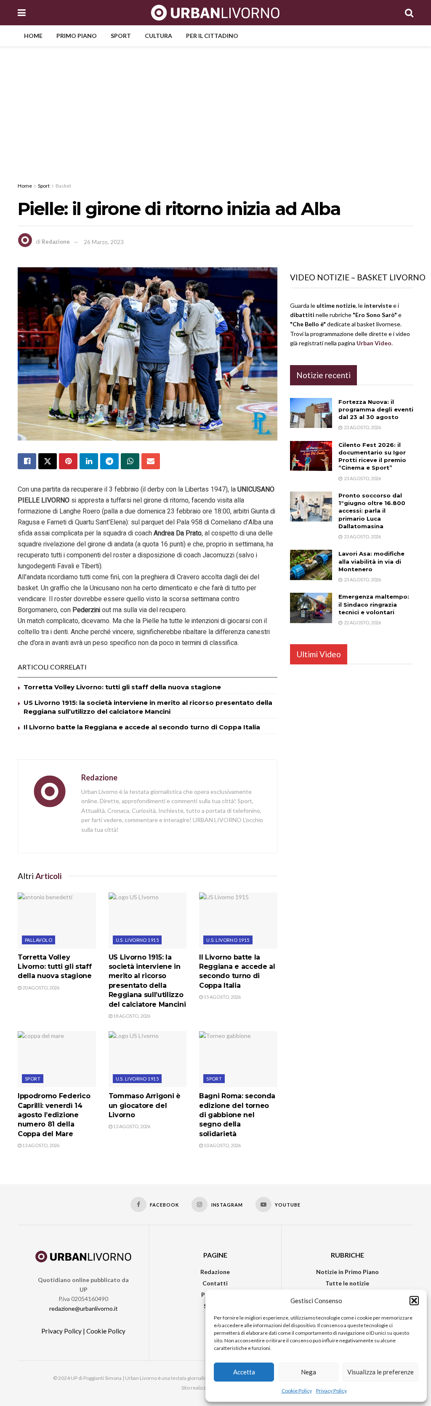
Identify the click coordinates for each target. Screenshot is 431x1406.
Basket (63, 186)
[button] (414, 1300)
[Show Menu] (22, 12)
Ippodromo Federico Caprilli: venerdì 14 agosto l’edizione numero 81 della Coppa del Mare (54, 1115)
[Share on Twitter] (47, 461)
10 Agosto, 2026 (222, 1145)
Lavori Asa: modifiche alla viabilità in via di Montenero (371, 561)
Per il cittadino (212, 35)
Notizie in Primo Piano (347, 1271)
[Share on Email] (150, 461)
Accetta (244, 1372)
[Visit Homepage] (215, 12)
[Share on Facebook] (27, 461)
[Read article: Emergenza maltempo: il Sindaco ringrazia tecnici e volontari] (311, 608)
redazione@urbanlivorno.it (83, 1308)
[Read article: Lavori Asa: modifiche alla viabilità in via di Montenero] (311, 565)
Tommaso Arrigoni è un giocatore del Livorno (145, 1105)
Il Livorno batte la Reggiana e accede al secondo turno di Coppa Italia (142, 727)
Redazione (56, 242)
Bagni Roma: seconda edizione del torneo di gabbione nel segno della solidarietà (237, 1115)
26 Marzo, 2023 (104, 242)
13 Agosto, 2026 (40, 1145)
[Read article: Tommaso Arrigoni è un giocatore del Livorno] (148, 1059)
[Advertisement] (215, 110)
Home (33, 35)
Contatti (215, 1283)
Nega (308, 1372)
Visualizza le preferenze (380, 1372)
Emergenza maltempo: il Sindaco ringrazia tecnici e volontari (373, 604)
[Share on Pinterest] (68, 461)
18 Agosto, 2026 (131, 1016)
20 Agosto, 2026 (40, 987)
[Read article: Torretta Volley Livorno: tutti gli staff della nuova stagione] (57, 921)
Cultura (158, 35)
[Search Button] (409, 12)
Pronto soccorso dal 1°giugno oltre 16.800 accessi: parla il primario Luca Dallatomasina (371, 511)
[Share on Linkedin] (89, 461)
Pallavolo (38, 940)
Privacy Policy (331, 1390)
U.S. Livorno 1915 (137, 940)
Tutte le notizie (347, 1283)
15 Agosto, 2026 (222, 997)
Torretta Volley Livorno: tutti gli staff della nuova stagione (122, 687)
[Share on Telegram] (109, 461)
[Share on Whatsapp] (130, 461)
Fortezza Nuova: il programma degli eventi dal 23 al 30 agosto (375, 409)
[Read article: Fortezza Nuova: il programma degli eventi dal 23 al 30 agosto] (311, 413)
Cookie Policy (297, 1390)
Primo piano (76, 35)
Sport (121, 35)
